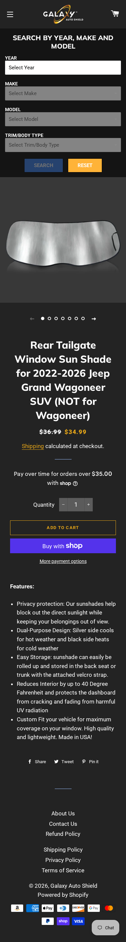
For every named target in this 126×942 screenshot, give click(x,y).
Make (11, 83)
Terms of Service (63, 870)
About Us (63, 813)
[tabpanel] (63, 240)
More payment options (63, 561)
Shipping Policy (63, 849)
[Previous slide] (32, 318)
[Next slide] (94, 318)
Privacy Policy (63, 860)
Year (11, 58)
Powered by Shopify (63, 894)
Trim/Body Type (24, 135)
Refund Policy (63, 833)
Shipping (33, 446)
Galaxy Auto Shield (73, 885)
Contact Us (63, 823)
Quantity (43, 504)
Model (13, 109)
